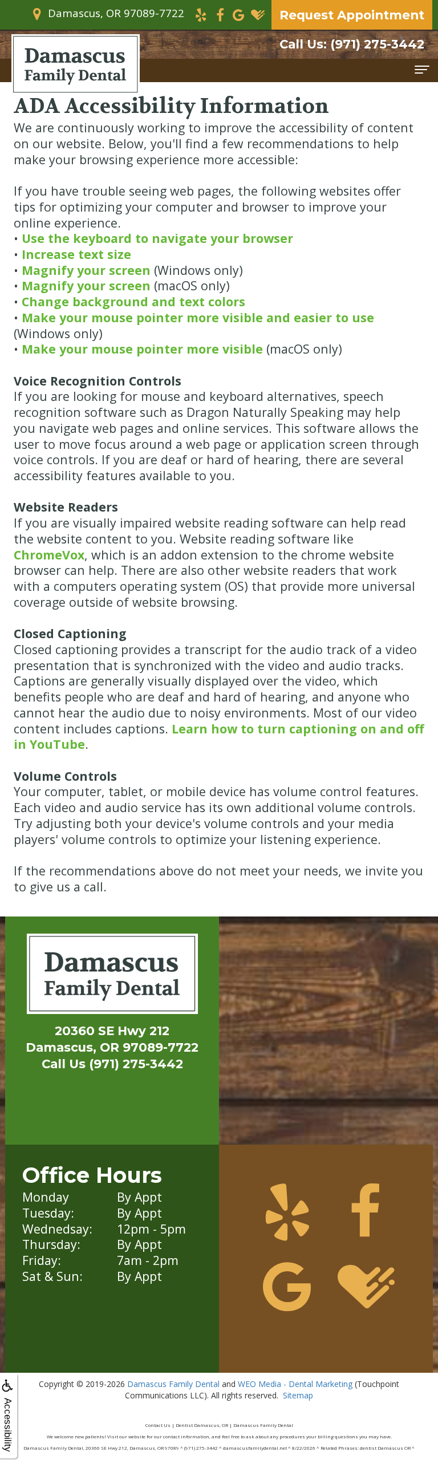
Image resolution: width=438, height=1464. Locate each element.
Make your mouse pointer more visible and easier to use (198, 317)
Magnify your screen (86, 270)
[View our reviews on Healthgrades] (257, 14)
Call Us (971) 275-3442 (112, 1063)
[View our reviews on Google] (238, 14)
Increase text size (76, 254)
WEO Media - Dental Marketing (295, 1383)
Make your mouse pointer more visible (142, 348)
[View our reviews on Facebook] (220, 14)
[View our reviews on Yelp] (201, 14)
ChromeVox (49, 554)
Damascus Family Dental (173, 1383)
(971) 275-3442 (351, 44)
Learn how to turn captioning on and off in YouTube (219, 736)
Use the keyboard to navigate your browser (157, 238)
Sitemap (298, 1395)
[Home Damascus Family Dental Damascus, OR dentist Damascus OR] (112, 976)
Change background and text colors (133, 301)
